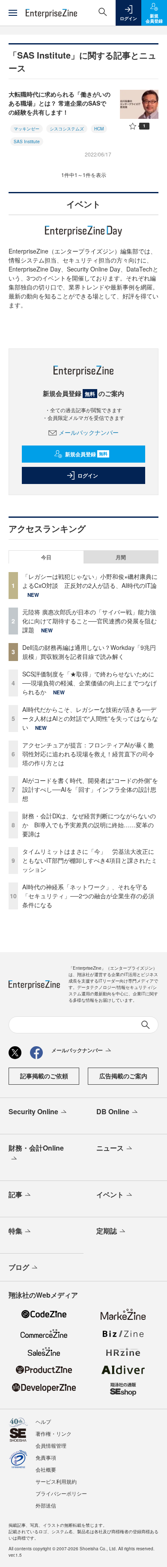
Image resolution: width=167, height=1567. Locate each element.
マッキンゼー (26, 129)
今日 (46, 557)
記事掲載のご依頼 (44, 1075)
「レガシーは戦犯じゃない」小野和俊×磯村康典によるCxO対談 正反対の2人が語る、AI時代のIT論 (90, 581)
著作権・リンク (54, 1433)
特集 (15, 1231)
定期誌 (106, 1231)
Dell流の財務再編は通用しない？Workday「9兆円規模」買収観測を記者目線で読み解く (89, 652)
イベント (110, 1194)
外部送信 (46, 1505)
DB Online (112, 1111)
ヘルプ (43, 1421)
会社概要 (46, 1469)
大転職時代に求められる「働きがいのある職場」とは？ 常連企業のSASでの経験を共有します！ (59, 103)
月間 (121, 557)
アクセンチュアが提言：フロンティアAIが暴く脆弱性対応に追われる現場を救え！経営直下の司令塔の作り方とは (88, 754)
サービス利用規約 (56, 1481)
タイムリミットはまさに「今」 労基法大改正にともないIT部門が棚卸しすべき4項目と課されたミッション (89, 860)
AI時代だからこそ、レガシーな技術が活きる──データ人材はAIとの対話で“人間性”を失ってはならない (90, 718)
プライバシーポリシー (61, 1493)
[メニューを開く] (13, 13)
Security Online (33, 1111)
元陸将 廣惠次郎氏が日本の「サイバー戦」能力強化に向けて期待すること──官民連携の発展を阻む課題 (89, 621)
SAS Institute (27, 142)
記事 (15, 1194)
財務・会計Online (36, 1148)
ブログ (19, 1267)
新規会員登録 (86, 454)
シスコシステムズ (67, 129)
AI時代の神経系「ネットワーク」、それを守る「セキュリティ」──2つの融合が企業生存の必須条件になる (88, 895)
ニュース (110, 1148)
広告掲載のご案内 (123, 1075)
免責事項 (46, 1457)
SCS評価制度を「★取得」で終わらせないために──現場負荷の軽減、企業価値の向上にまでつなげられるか (89, 683)
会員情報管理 (51, 1445)
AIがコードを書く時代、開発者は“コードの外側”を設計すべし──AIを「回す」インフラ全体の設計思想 (90, 789)
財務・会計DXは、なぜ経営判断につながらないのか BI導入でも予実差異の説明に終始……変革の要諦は (89, 825)
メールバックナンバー (89, 432)
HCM (99, 129)
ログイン (88, 475)
